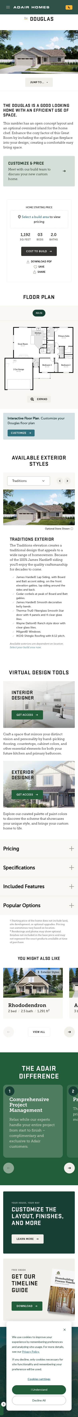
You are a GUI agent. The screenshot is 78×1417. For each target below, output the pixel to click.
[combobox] (28, 481)
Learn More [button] (25, 1239)
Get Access (25, 714)
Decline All (39, 1400)
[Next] (69, 1168)
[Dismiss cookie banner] (64, 1329)
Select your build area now (25, 647)
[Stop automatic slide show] (5, 35)
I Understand (39, 1389)
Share (41, 272)
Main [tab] (39, 313)
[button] (8, 7)
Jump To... (37, 82)
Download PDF (41, 261)
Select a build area (35, 217)
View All (39, 1032)
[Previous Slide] (6, 52)
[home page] (31, 7)
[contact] (69, 7)
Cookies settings (39, 1379)
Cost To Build (36, 251)
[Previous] (8, 1032)
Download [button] (25, 1306)
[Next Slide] (71, 52)
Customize (19, 433)
